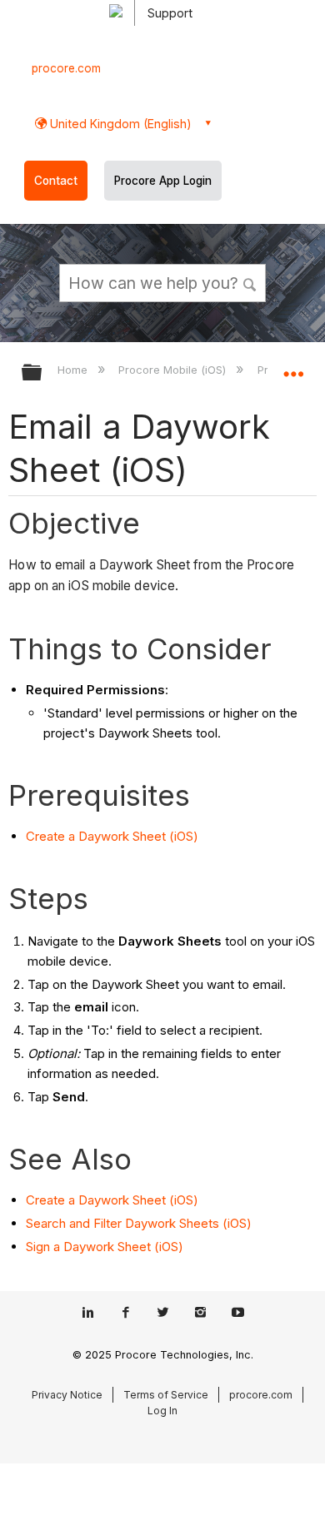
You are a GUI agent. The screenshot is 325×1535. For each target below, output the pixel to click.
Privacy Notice (67, 1394)
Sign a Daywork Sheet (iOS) (104, 1246)
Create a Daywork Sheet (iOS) (112, 836)
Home (74, 369)
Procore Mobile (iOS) (173, 369)
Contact (56, 180)
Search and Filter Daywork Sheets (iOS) (139, 1223)
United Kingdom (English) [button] (119, 124)
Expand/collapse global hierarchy (42, 373)
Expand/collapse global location (293, 367)
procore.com (66, 68)
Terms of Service (165, 1394)
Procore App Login (163, 180)
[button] (250, 282)
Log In (163, 1410)
